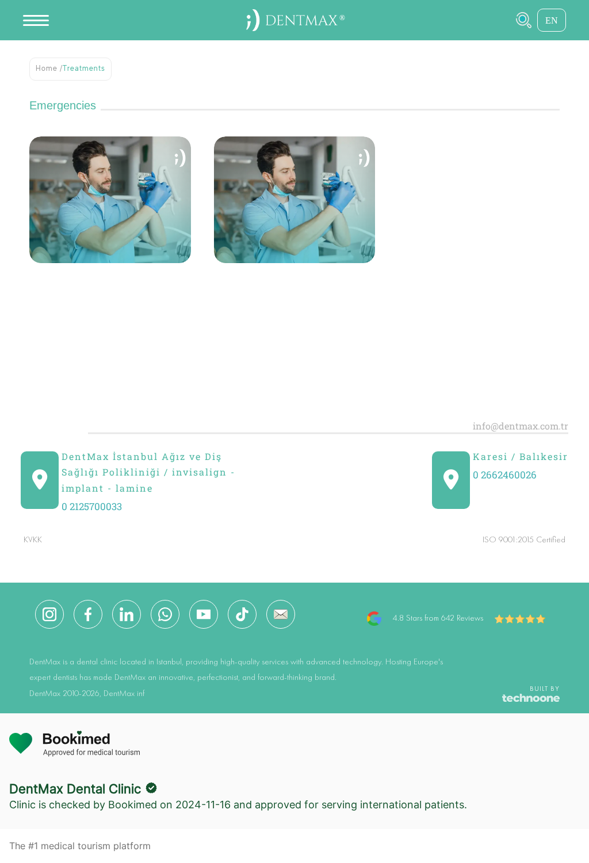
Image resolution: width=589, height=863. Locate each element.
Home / (49, 69)
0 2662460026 (505, 474)
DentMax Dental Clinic (75, 788)
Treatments (84, 69)
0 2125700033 (92, 506)
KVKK (33, 540)
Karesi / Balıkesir (520, 456)
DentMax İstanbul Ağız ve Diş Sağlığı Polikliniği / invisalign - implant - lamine (148, 471)
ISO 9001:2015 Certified (524, 540)
